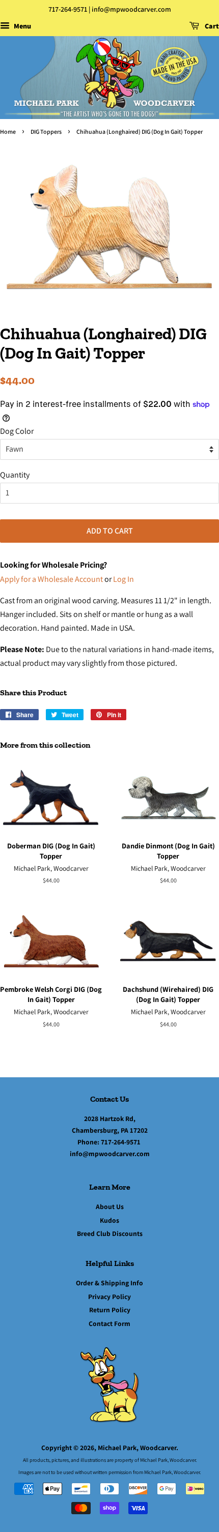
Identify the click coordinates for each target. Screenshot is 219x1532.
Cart (211, 26)
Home (8, 131)
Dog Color (17, 431)
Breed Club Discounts (110, 1233)
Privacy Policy (109, 1296)
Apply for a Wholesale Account (51, 579)
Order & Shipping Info (109, 1282)
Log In (123, 579)
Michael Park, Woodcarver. (138, 1447)
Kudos (109, 1220)
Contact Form (109, 1323)
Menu (21, 26)
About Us (110, 1206)
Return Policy (109, 1309)
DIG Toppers (46, 131)
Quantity (15, 474)
